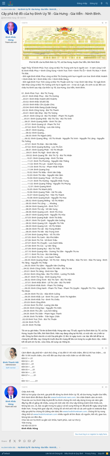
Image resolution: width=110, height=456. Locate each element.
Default (7, 453)
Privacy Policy (90, 453)
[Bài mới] (101, 3)
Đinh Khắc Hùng (9, 18)
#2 (106, 348)
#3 (106, 387)
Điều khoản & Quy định (74, 453)
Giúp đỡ (101, 453)
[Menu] (4, 3)
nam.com (71, 397)
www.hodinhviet (58, 397)
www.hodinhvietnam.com (75, 411)
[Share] (102, 22)
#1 (106, 23)
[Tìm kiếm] (106, 3)
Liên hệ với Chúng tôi (54, 453)
